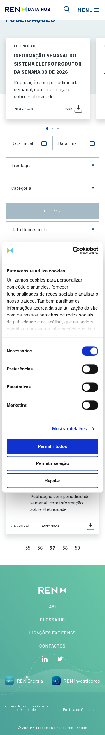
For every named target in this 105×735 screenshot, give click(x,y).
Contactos (52, 645)
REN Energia (30, 680)
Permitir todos (52, 446)
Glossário (52, 619)
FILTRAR (52, 210)
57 (52, 547)
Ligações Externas (52, 632)
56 (40, 547)
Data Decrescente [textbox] (29, 229)
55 (27, 547)
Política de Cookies (79, 709)
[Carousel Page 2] (52, 128)
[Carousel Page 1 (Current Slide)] (47, 128)
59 (77, 547)
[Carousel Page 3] (58, 128)
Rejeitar (52, 480)
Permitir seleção (52, 463)
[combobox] (52, 165)
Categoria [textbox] (21, 188)
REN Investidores (82, 680)
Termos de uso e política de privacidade (26, 707)
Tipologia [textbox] (21, 165)
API (52, 606)
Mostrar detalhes (69, 428)
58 (65, 547)
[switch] (90, 369)
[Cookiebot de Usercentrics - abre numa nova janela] (74, 250)
